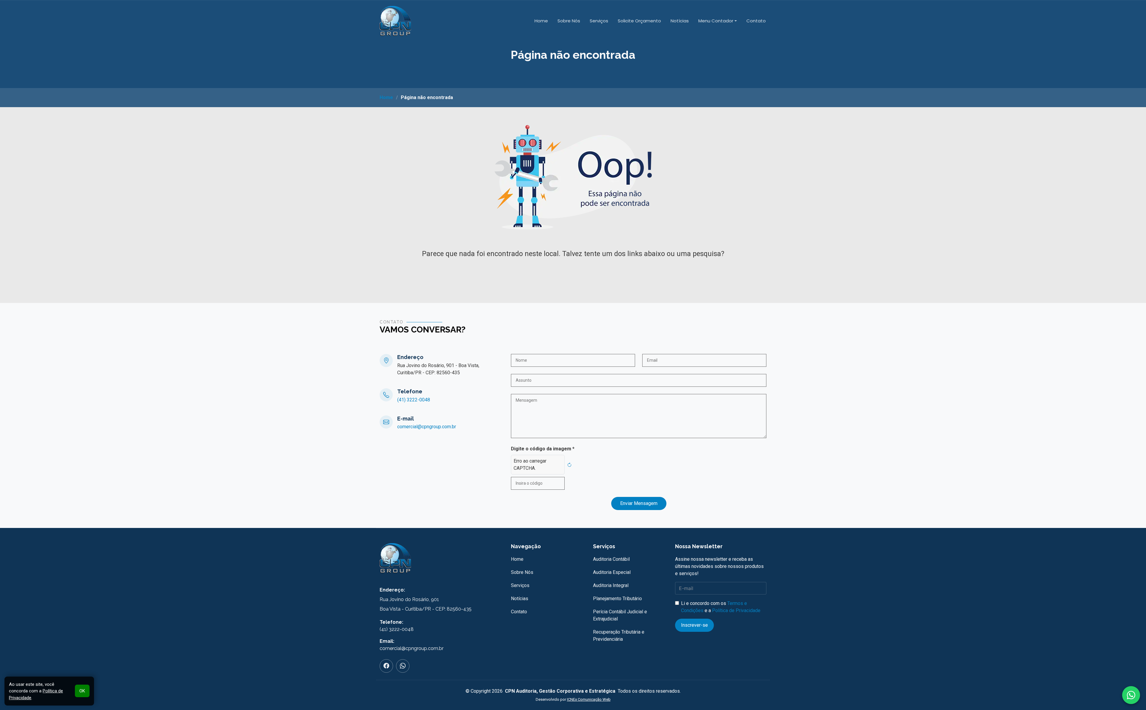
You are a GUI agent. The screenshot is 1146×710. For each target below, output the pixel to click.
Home (541, 21)
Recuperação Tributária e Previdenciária (618, 635)
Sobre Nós (568, 21)
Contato (756, 21)
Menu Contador (715, 21)
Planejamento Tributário (617, 598)
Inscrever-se (694, 625)
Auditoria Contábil (611, 559)
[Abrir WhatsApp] (1131, 695)
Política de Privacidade (736, 610)
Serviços (599, 21)
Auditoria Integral (611, 585)
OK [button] (82, 691)
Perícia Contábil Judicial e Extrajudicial (620, 615)
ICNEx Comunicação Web (589, 699)
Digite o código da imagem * (542, 449)
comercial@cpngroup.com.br (426, 426)
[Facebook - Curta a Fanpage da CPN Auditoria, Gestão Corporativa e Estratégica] (386, 666)
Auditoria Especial (612, 572)
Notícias (680, 21)
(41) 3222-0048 (413, 400)
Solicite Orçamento (639, 21)
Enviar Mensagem (638, 503)
